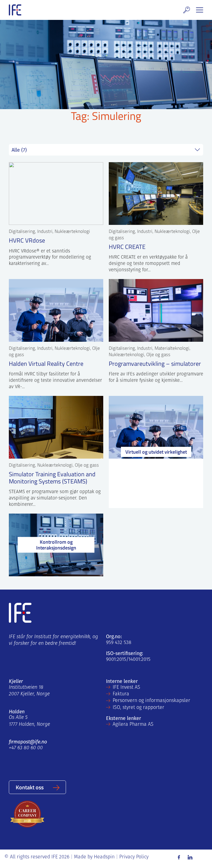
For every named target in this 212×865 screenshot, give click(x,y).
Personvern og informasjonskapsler (151, 700)
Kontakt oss (30, 787)
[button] (186, 10)
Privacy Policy (134, 857)
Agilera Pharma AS (133, 724)
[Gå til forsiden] (15, 9)
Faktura (121, 694)
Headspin (104, 857)
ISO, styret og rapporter (138, 707)
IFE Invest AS (126, 687)
